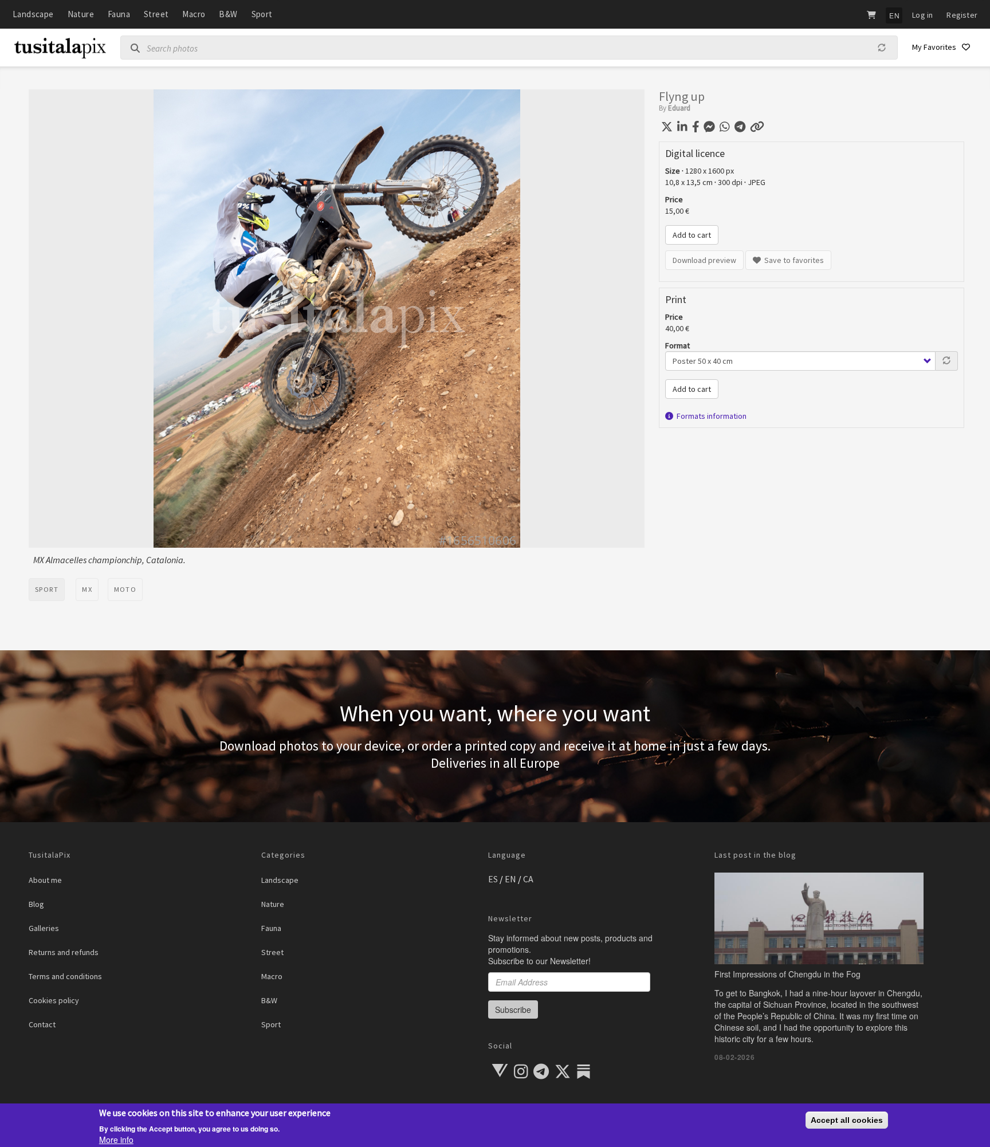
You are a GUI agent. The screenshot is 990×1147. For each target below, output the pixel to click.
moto (125, 589)
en (510, 879)
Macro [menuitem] (271, 976)
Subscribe (513, 1009)
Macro (193, 14)
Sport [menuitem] (271, 1024)
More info (116, 1139)
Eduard (679, 108)
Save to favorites (792, 260)
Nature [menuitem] (272, 904)
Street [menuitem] (272, 952)
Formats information (710, 416)
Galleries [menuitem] (44, 928)
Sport (262, 14)
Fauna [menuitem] (271, 928)
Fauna (119, 14)
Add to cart (692, 235)
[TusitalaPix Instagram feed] (522, 1074)
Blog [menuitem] (36, 904)
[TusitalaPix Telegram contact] (542, 1074)
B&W (228, 14)
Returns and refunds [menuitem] (64, 952)
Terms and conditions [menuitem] (65, 976)
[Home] (60, 51)
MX (87, 589)
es (493, 879)
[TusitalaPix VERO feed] (500, 1070)
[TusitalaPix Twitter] (563, 1074)
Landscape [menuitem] (279, 880)
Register (961, 15)
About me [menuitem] (45, 880)
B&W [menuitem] (269, 1000)
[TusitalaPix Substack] (583, 1071)
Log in (922, 15)
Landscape (33, 14)
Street (156, 14)
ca (528, 879)
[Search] (131, 48)
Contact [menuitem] (42, 1024)
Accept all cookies (847, 1120)
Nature (81, 14)
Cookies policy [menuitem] (54, 1000)
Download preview (704, 260)
